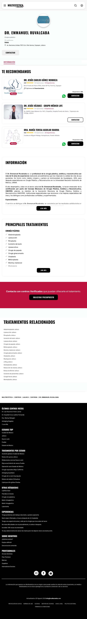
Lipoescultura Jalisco (10, 341)
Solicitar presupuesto (43, 297)
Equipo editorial (7, 542)
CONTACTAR (10, 52)
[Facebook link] (43, 573)
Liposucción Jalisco (10, 332)
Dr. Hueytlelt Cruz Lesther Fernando (13, 415)
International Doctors (8, 566)
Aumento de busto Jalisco (12, 338)
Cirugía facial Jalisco (10, 376)
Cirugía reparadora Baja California (12, 469)
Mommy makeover (15, 263)
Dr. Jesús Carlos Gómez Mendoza (40, 80)
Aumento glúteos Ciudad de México (13, 454)
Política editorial (70, 603)
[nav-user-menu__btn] (82, 5)
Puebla (4, 442)
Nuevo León (6, 439)
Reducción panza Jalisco (10, 457)
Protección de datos (15, 603)
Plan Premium (6, 557)
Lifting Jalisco (8, 362)
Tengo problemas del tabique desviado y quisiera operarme (20, 515)
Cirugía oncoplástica (8, 497)
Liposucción (12, 238)
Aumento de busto (15, 244)
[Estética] (16, 5)
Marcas (4, 560)
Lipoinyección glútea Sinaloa (11, 482)
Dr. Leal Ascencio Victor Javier (11, 411)
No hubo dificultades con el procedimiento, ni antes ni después (21, 524)
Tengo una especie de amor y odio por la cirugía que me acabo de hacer (24, 521)
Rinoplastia (12, 241)
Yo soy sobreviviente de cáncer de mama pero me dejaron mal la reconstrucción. (27, 531)
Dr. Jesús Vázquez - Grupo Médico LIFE (43, 105)
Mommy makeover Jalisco (12, 350)
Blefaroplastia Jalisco (10, 347)
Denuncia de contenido (9, 545)
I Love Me (5, 424)
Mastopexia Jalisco (10, 359)
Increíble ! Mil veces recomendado (12, 527)
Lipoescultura (13, 247)
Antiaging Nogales (7, 421)
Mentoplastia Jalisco (10, 379)
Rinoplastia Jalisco (10, 335)
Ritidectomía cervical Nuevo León (12, 460)
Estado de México (7, 445)
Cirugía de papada (15, 250)
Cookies (37, 603)
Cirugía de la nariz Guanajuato (11, 476)
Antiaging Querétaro (8, 473)
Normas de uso (28, 603)
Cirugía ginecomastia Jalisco (13, 353)
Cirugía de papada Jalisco (12, 344)
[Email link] (50, 573)
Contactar (75, 95)
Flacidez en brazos (8, 494)
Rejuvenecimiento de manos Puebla (13, 463)
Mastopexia (12, 266)
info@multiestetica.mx (53, 598)
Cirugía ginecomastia (16, 253)
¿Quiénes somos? (7, 539)
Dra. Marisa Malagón (8, 418)
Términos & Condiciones (42, 606)
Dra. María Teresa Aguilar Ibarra (41, 130)
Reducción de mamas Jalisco (13, 368)
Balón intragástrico (8, 500)
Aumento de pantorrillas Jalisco (13, 373)
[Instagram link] (36, 573)
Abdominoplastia (14, 235)
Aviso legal (59, 603)
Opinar (7, 42)
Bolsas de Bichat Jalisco (11, 371)
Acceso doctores (7, 554)
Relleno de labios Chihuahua (11, 479)
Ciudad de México (7, 432)
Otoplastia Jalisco (9, 356)
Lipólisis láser (6, 490)
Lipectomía (5, 506)
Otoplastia (12, 256)
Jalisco (4, 436)
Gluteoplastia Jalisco (10, 365)
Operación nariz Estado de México (12, 466)
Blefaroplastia (13, 260)
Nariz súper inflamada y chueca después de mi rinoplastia (20, 518)
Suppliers (5, 563)
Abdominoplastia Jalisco (11, 329)
